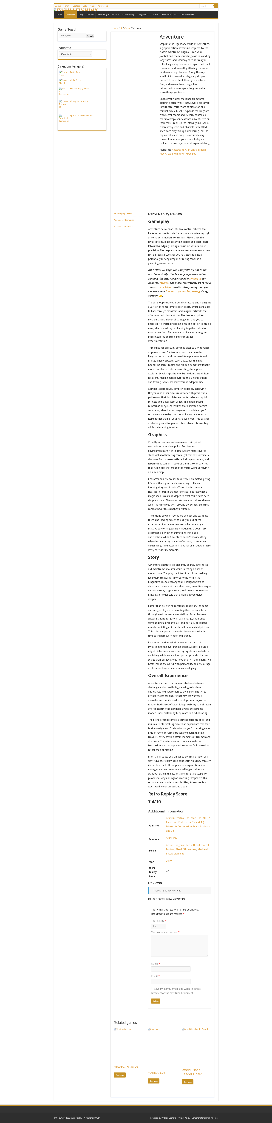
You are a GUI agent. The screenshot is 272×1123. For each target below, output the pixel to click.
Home (59, 15)
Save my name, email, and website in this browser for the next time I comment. (176, 991)
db (121, 28)
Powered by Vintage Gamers (163, 1118)
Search (90, 36)
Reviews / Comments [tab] (123, 226)
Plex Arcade (166, 153)
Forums (90, 15)
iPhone (127, 28)
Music (155, 15)
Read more (120, 1075)
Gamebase (70, 15)
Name (155, 963)
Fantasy (170, 849)
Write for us (103, 6)
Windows (179, 153)
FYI (175, 15)
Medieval (203, 849)
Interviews (166, 15)
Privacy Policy (184, 1118)
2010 (169, 860)
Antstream (178, 149)
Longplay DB (143, 15)
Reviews (115, 15)
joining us (195, 278)
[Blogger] (191, 6)
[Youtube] (182, 6)
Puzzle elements (175, 853)
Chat (92, 6)
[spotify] (197, 6)
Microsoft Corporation (179, 826)
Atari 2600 (191, 149)
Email (155, 976)
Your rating (158, 920)
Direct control (201, 845)
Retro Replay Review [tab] (123, 213)
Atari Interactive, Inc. (178, 818)
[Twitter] (176, 6)
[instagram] (194, 6)
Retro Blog (102, 15)
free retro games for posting (182, 291)
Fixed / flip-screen (186, 849)
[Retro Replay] (136, 9)
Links (85, 6)
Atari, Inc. (196, 818)
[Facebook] (173, 6)
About (58, 6)
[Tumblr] (188, 6)
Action (169, 845)
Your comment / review (165, 932)
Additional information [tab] (124, 220)
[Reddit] (185, 6)
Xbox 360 (191, 153)
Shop (81, 15)
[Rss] (170, 6)
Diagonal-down (183, 845)
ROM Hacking (128, 15)
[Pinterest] (179, 6)
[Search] (216, 6)
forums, (164, 282)
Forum (67, 6)
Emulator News (187, 15)
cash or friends (164, 287)
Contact (76, 6)
